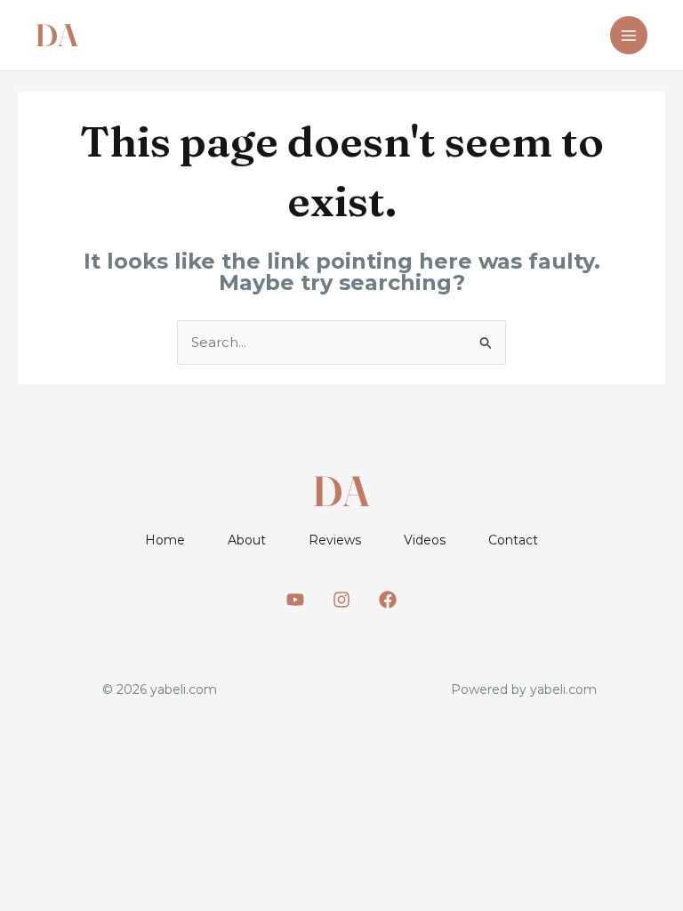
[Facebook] (388, 600)
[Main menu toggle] (629, 35)
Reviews (335, 540)
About (247, 540)
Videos (425, 540)
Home (165, 540)
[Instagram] (341, 600)
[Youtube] (295, 600)
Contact (513, 540)
